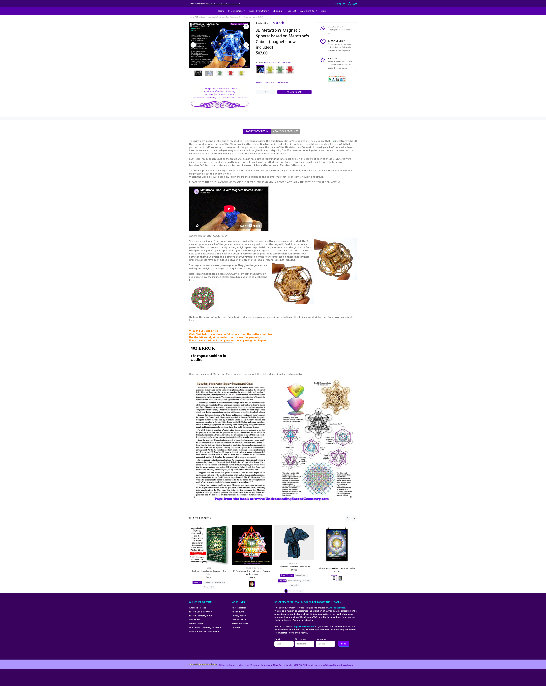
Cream (291, 591)
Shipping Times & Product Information (272, 82)
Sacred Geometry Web (200, 612)
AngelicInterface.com (303, 627)
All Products (238, 612)
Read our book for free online (204, 632)
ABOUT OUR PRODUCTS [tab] (285, 131)
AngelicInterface (197, 608)
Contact (236, 628)
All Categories (239, 608)
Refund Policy (239, 620)
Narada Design (196, 624)
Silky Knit (282, 580)
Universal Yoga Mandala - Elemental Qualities (337, 568)
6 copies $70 (209, 587)
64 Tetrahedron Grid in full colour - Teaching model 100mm (251, 573)
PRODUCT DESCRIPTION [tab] (256, 131)
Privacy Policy (239, 616)
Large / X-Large (301, 575)
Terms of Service (240, 624)
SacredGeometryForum (201, 616)
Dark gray (299, 591)
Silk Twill (306, 580)
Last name (321, 639)
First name (300, 639)
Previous (193, 45)
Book (209, 568)
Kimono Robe (294, 564)
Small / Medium (287, 575)
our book (243, 374)
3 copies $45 (220, 582)
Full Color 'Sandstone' (252, 568)
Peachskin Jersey (294, 580)
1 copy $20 (197, 582)
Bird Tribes (194, 620)
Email (277, 639)
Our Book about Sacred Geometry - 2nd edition (209, 573)
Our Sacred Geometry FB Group (205, 628)
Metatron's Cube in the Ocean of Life (294, 567)
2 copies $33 (208, 582)
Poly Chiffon (294, 585)
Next (246, 45)
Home (191, 17)
